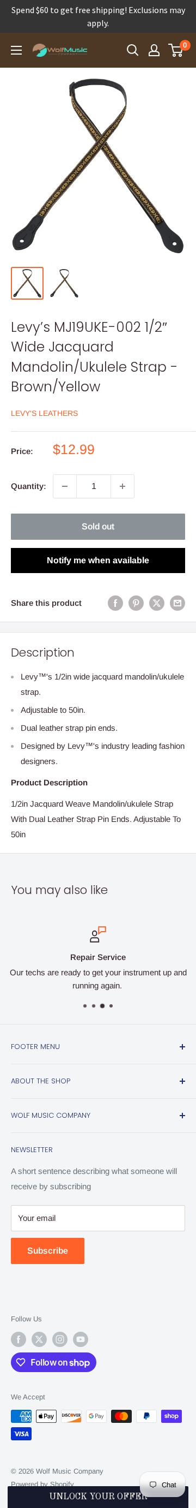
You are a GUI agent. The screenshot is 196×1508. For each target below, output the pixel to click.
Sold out (98, 526)
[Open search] (133, 50)
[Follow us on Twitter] (39, 1339)
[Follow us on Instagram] (60, 1339)
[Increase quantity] (122, 486)
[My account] (154, 50)
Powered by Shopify (42, 1484)
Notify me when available (98, 560)
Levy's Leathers (44, 413)
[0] (176, 50)
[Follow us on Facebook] (18, 1339)
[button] (98, 1497)
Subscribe (47, 1250)
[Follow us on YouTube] (80, 1339)
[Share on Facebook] (115, 603)
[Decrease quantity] (64, 486)
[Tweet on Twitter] (156, 603)
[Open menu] (16, 50)
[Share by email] (177, 603)
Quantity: (28, 486)
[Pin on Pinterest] (136, 603)
